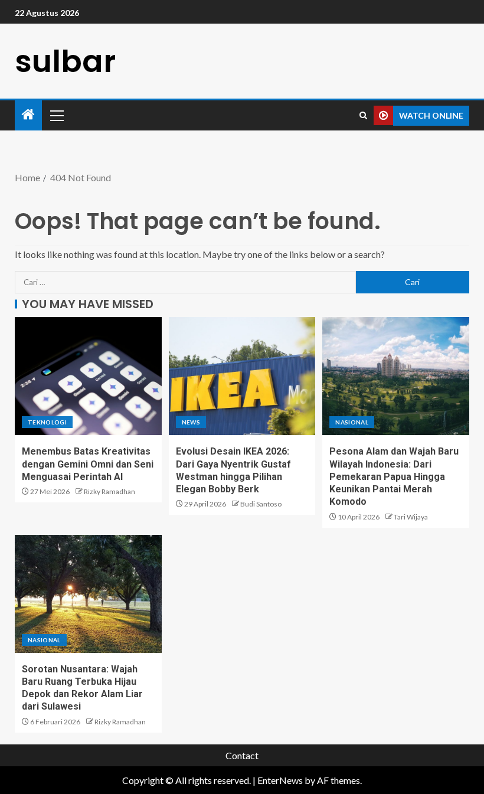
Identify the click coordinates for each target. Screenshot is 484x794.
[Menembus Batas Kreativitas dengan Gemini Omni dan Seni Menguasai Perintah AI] (88, 376)
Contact (242, 755)
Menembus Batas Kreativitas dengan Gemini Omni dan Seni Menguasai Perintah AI (87, 464)
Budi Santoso (261, 503)
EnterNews (280, 780)
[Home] (28, 114)
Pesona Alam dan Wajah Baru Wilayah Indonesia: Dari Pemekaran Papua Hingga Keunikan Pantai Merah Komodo (394, 476)
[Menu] (56, 115)
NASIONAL (351, 422)
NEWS (191, 422)
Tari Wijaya (411, 516)
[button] (56, 115)
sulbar (65, 61)
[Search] (363, 115)
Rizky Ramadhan (109, 491)
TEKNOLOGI (47, 422)
